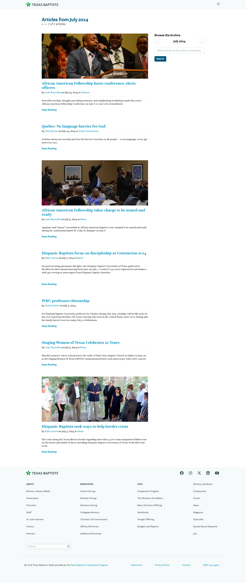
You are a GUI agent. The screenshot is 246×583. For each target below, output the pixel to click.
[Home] (42, 4)
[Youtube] (217, 473)
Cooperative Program (148, 491)
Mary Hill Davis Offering (149, 505)
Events (196, 498)
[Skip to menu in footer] (218, 4)
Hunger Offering (145, 519)
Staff (28, 512)
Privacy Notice (162, 565)
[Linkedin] (208, 473)
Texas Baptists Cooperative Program (89, 565)
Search (160, 58)
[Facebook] (183, 473)
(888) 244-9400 (211, 565)
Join (195, 533)
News (83, 219)
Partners (30, 533)
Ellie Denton (51, 131)
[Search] (69, 546)
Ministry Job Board (202, 484)
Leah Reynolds (53, 92)
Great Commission (89, 131)
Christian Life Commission (93, 519)
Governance (32, 498)
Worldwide (142, 512)
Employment (199, 491)
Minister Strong (88, 498)
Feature (85, 92)
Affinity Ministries (89, 526)
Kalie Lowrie (51, 258)
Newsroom (136, 565)
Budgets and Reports (148, 526)
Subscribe (198, 519)
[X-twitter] (199, 473)
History (30, 526)
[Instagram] (190, 473)
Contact (186, 565)
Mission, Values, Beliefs (38, 491)
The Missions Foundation (150, 498)
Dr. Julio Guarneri (35, 519)
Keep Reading (49, 109)
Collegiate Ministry (90, 512)
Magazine (198, 512)
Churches (31, 505)
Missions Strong (88, 505)
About (30, 484)
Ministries (86, 484)
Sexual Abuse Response (205, 526)
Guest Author (52, 305)
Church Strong (87, 491)
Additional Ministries (91, 533)
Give (140, 484)
